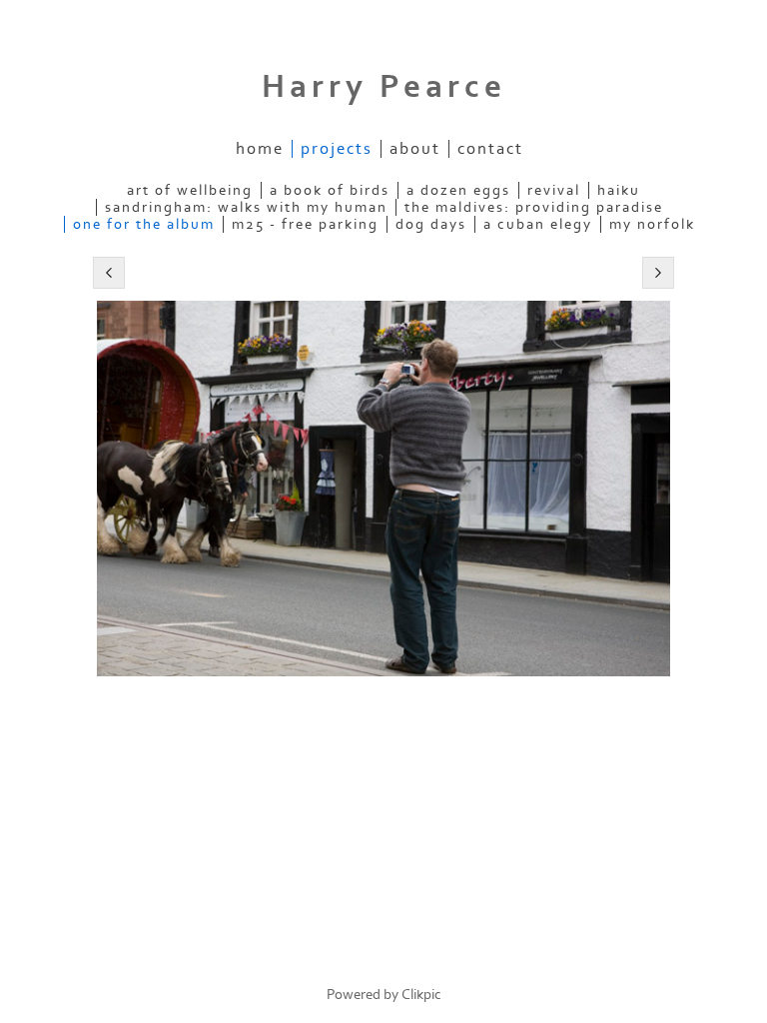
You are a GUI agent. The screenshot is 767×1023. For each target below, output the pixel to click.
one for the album (144, 224)
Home (260, 149)
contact (490, 149)
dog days (430, 224)
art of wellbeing (190, 190)
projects (337, 149)
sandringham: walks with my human (246, 207)
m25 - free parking (305, 224)
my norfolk (652, 224)
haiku (618, 190)
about (414, 149)
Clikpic (421, 994)
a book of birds (329, 190)
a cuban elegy (537, 224)
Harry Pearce (384, 87)
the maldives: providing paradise (533, 207)
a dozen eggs (458, 190)
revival (553, 190)
